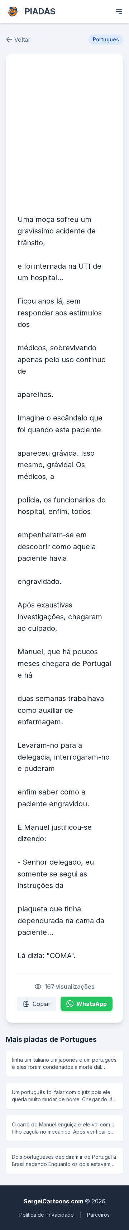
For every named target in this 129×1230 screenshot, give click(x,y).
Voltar (22, 39)
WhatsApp (91, 1003)
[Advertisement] (64, 133)
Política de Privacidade (46, 1215)
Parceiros (98, 1215)
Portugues (106, 39)
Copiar (42, 1003)
